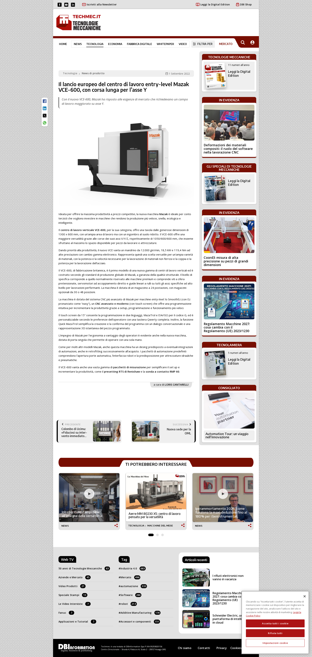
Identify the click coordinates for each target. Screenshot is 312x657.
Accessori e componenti (139, 621)
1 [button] (151, 534)
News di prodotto (93, 73)
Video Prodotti (71, 586)
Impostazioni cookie (275, 643)
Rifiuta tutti (275, 633)
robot (128, 604)
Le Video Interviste (73, 604)
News (78, 44)
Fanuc (65, 612)
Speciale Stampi (72, 595)
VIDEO (183, 44)
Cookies (236, 648)
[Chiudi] (305, 596)
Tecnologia (94, 44)
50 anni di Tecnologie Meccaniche (83, 568)
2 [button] (157, 534)
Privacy (221, 648)
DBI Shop (246, 4)
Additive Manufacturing (140, 612)
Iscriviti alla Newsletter (102, 4)
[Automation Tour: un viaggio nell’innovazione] (229, 410)
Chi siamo (184, 648)
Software (130, 595)
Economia (115, 44)
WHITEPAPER (165, 44)
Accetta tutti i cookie (275, 623)
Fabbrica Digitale (139, 44)
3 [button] (162, 534)
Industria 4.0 (132, 568)
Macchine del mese (160, 525)
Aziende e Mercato (74, 577)
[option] (89, 501)
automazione (133, 586)
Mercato (129, 577)
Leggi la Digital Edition (215, 4)
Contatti (204, 648)
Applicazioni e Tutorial (76, 621)
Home (63, 44)
